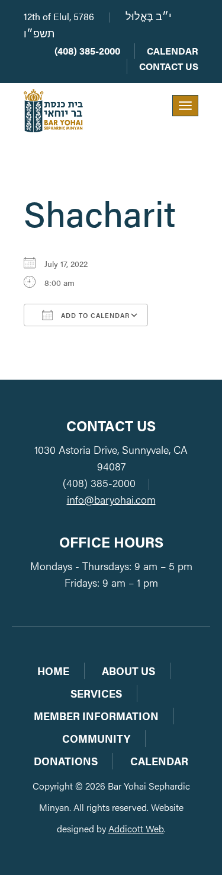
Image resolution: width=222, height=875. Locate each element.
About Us (128, 670)
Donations (66, 760)
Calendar (172, 51)
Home (53, 670)
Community (96, 738)
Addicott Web (136, 828)
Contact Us (168, 66)
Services (96, 693)
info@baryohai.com (111, 499)
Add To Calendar (94, 315)
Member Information (96, 715)
